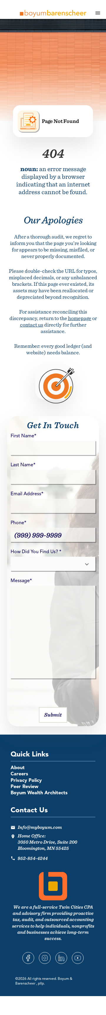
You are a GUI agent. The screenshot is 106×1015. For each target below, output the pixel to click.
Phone (18, 523)
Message (21, 581)
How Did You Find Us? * (36, 552)
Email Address (27, 494)
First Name (23, 436)
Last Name (23, 465)
